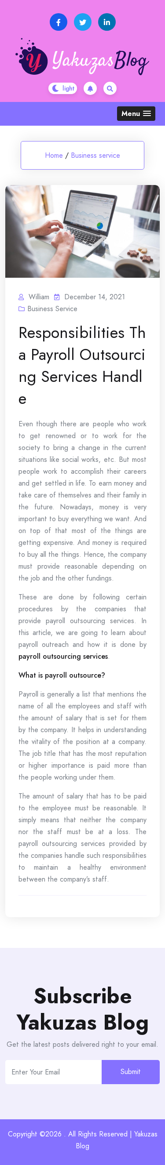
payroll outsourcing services (63, 656)
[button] (136, 113)
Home (54, 155)
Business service (95, 155)
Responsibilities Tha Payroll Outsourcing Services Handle (82, 365)
